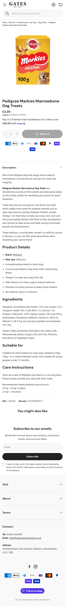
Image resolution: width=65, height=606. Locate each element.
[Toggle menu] (4, 5)
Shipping (5, 115)
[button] (32, 13)
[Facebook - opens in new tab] (29, 566)
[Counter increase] (17, 134)
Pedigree (17, 254)
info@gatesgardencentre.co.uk (25, 537)
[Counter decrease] (5, 134)
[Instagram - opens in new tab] (35, 566)
